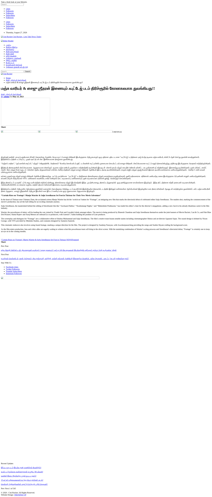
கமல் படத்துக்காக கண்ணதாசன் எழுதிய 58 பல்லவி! (22, 472)
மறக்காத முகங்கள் (13, 58)
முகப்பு (8, 45)
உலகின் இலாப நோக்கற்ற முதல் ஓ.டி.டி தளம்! (18, 476)
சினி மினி (10, 54)
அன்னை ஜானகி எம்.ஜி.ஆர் (17, 67)
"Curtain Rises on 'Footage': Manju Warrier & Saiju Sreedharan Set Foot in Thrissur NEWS (36, 240)
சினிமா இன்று (11, 47)
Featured (75, 240)
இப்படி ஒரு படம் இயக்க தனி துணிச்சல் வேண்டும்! (21, 468)
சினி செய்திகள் (12, 52)
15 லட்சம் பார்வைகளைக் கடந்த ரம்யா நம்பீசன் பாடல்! (22, 480)
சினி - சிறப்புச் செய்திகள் (11, 94)
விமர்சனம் (10, 49)
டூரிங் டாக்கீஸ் (11, 60)
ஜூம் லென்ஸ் (11, 56)
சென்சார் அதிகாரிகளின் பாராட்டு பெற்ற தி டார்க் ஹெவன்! (24, 484)
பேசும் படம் (10, 63)
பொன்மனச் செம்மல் (14, 65)
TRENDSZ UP (20, 495)
